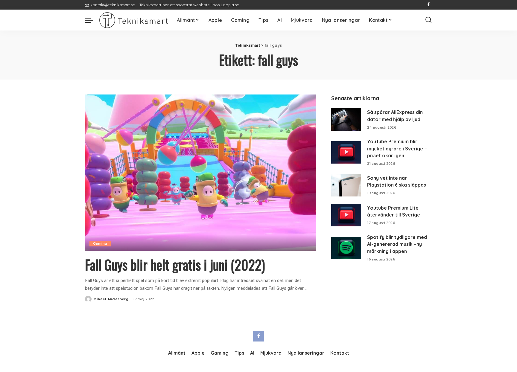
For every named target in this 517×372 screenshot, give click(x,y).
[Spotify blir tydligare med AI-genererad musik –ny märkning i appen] (346, 248)
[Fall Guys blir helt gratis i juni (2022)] (200, 172)
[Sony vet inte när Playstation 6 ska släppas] (346, 185)
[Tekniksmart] (133, 20)
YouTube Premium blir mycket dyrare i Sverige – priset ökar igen (397, 148)
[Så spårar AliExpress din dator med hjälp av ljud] (346, 119)
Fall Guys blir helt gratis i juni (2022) (175, 264)
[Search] (428, 20)
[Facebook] (428, 5)
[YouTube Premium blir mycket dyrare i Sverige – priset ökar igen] (346, 152)
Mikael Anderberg (111, 299)
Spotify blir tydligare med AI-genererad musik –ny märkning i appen (397, 244)
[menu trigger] (92, 20)
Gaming (100, 243)
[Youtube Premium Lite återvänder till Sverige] (346, 215)
